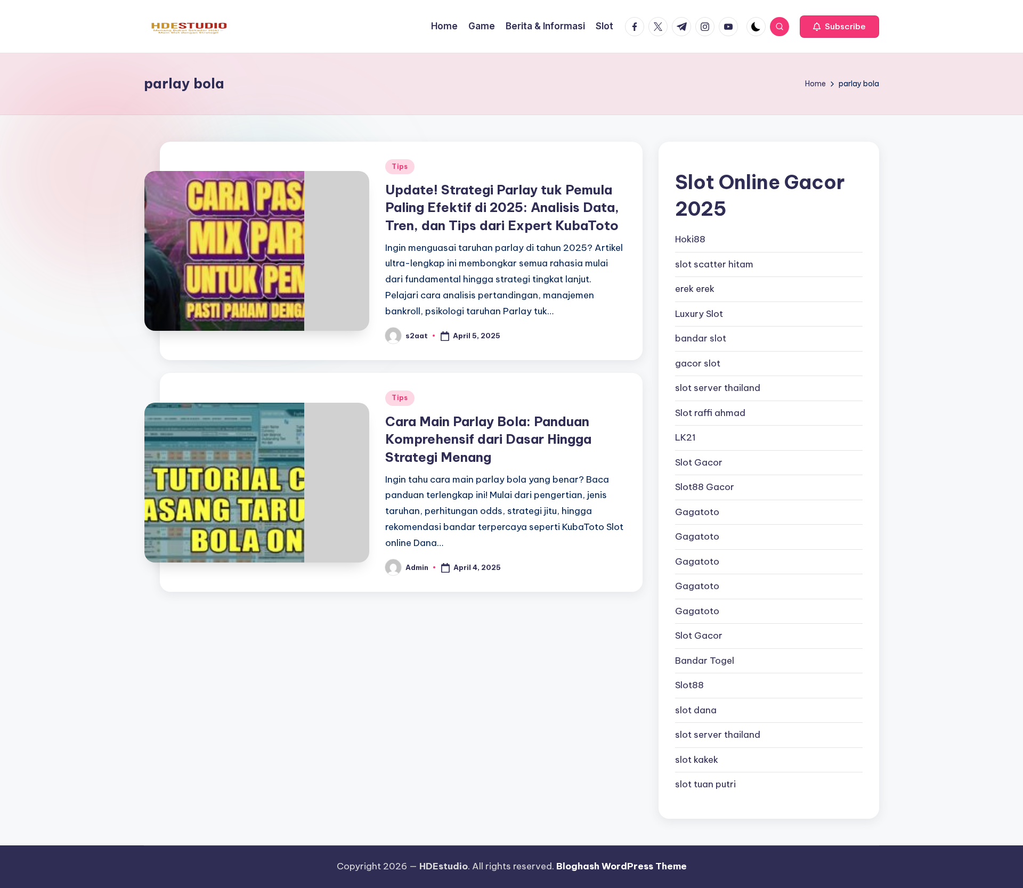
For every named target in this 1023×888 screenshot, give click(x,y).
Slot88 (689, 685)
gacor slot (697, 363)
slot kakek (696, 759)
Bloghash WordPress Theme (621, 866)
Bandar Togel (704, 660)
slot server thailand (717, 388)
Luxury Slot (699, 314)
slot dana (696, 710)
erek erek (695, 289)
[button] (839, 26)
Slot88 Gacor (704, 487)
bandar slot (700, 338)
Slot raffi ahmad (710, 413)
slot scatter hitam (714, 264)
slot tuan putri (705, 784)
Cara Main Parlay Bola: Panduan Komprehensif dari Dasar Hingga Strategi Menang (488, 439)
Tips (400, 166)
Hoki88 (690, 239)
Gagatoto (697, 512)
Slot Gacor (698, 462)
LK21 (685, 437)
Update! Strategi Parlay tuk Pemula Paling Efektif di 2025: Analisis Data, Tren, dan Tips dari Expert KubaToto (502, 207)
